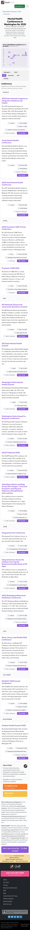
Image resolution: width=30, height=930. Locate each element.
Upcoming (11, 75)
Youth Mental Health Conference (10, 141)
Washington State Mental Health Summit (12, 383)
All (4, 75)
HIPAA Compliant (8, 898)
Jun (3, 56)
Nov (4, 64)
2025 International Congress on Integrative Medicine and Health (15, 100)
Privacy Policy (24, 926)
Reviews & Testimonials (10, 888)
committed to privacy (7, 834)
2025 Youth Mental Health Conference (12, 183)
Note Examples (7, 901)
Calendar (6, 78)
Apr (3, 53)
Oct (4, 62)
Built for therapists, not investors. (14, 859)
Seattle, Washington (10, 133)
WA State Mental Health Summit (12, 344)
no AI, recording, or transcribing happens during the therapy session (14, 836)
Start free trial (19, 6)
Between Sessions (14, 857)
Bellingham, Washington (21, 754)
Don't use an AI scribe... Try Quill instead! (15, 849)
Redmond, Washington (21, 172)
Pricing (5, 885)
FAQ (4, 890)
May (4, 55)
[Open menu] (27, 6)
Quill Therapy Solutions (7, 926)
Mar (4, 52)
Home (5, 880)
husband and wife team (18, 838)
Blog (4, 893)
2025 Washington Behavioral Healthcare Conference (14, 596)
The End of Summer (19, 856)
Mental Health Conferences (10, 11)
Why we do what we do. (22, 861)
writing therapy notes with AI (9, 830)
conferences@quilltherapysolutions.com (13, 816)
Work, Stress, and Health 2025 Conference (14, 638)
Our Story (6, 882)
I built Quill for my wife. (8, 861)
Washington (7, 72)
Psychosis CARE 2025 (10, 268)
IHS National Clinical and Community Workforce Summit (14, 305)
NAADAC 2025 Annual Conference (11, 682)
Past (18, 75)
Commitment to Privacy (10, 896)
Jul (3, 58)
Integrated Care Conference (13, 533)
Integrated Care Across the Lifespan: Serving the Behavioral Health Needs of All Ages (14, 563)
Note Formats (7, 904)
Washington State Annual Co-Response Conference (14, 417)
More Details (21, 133)
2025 (19, 11)
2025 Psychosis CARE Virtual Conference (14, 228)
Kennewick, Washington (21, 622)
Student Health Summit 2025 (14, 725)
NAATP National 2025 (11, 452)
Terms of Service (24, 924)
